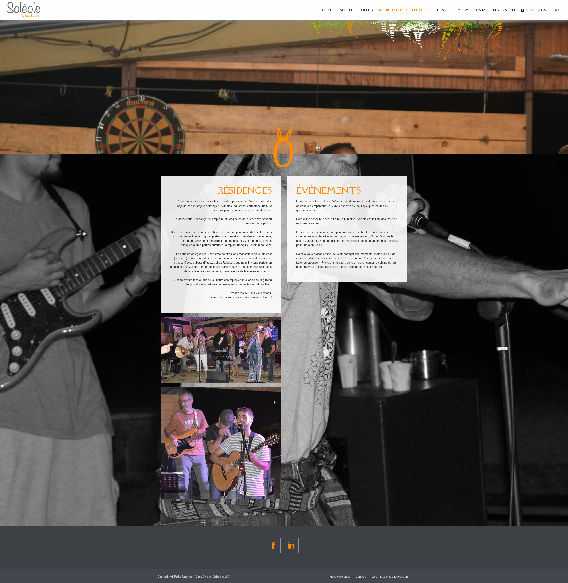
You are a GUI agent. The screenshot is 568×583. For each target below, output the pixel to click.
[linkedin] (291, 545)
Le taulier (443, 10)
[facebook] (273, 545)
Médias (463, 10)
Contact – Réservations (495, 10)
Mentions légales (340, 576)
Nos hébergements (356, 10)
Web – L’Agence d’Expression (390, 576)
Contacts (361, 576)
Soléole (328, 10)
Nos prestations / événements (403, 10)
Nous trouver (538, 10)
